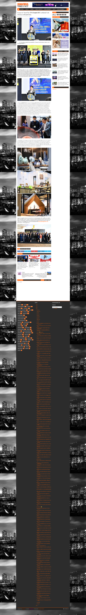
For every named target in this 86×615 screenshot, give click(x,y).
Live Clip (27, 346)
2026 (37, 304)
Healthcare (25, 311)
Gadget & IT (20, 334)
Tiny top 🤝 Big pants (40, 332)
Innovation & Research (21, 320)
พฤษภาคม (38, 319)
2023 (37, 308)
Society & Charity (20, 318)
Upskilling (26, 334)
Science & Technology (38, 9)
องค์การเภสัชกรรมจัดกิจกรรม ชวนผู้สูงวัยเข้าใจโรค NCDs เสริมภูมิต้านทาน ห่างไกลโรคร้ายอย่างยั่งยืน (63, 83)
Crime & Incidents (28, 332)
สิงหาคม (38, 315)
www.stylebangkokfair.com (43, 221)
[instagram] (68, 0)
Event (19, 313)
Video (24, 339)
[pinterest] (67, 0)
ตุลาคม (38, 312)
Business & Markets (21, 306)
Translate (55, 308)
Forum (19, 339)
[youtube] (66, 0)
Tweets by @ (54, 89)
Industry (19, 325)
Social (54, 9)
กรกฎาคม (38, 316)
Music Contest (20, 348)
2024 (37, 307)
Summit (19, 350)
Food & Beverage (26, 322)
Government (25, 308)
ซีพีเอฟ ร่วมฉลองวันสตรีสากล (41, 545)
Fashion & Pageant (21, 329)
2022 (37, 605)
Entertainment (20, 315)
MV (26, 343)
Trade (19, 341)
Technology (30, 339)
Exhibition (25, 313)
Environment (20, 332)
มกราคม (38, 603)
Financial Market (25, 341)
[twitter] (64, 0)
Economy (32, 9)
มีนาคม (38, 322)
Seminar (28, 329)
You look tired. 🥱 (39, 506)
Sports (19, 308)
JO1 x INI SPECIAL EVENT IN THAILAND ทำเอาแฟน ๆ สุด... (43, 426)
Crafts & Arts (20, 336)
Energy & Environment (47, 9)
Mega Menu (21, 9)
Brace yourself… (39, 459)
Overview (26, 348)
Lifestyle (27, 9)
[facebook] (63, 0)
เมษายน (38, 320)
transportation (20, 346)
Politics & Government (60, 9)
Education (19, 322)
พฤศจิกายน (38, 311)
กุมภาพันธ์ (38, 602)
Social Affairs (27, 327)
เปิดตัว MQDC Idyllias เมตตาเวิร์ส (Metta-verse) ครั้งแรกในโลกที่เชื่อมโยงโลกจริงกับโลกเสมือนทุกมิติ (63, 54)
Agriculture (20, 327)
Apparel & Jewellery (21, 343)
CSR (24, 325)
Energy (26, 336)
